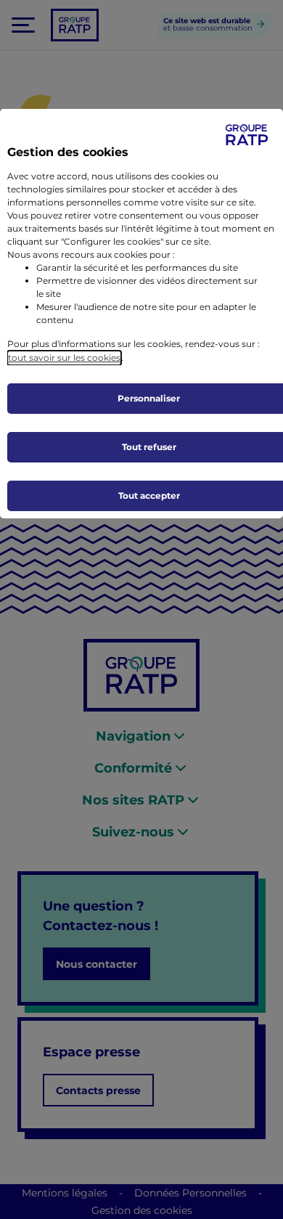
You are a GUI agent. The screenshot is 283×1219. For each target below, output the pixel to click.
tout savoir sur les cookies (64, 357)
